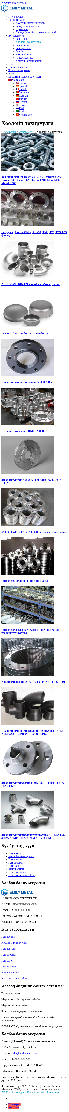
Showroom (52, 1092)
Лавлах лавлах (35, 1092)
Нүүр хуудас (15, 16)
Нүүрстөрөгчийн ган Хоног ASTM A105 (26, 381)
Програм (13, 64)
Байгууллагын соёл (27, 26)
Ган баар (21, 51)
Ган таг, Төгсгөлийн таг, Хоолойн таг (24, 333)
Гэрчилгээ (22, 29)
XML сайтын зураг (13, 1092)
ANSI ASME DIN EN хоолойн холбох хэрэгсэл (30, 284)
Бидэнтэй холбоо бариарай (24, 76)
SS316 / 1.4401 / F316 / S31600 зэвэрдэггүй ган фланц (34, 531)
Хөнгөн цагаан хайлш (29, 60)
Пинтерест (14, 1104)
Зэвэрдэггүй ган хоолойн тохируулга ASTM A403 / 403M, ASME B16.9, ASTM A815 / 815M (33, 836)
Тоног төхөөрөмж (19, 70)
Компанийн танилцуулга (31, 22)
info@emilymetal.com (24, 903)
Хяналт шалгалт (18, 67)
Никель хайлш (24, 57)
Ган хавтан (22, 45)
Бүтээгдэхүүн (16, 35)
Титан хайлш (23, 54)
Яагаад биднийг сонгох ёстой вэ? (36, 32)
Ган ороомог (23, 48)
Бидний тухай (16, 19)
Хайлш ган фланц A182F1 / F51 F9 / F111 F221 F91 (33, 681)
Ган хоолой (22, 38)
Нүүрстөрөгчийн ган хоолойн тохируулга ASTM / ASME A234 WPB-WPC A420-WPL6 (32, 732)
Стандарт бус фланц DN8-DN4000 (22, 430)
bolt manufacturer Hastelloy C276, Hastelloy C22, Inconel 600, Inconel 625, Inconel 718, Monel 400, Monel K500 (31, 180)
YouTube (13, 1107)
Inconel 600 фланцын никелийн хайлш (25, 580)
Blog (11, 73)
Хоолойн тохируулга (28, 41)
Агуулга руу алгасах (13, 2)
